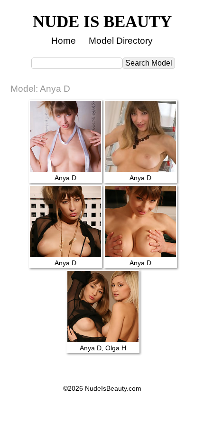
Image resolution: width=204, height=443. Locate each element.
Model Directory (121, 41)
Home (63, 41)
